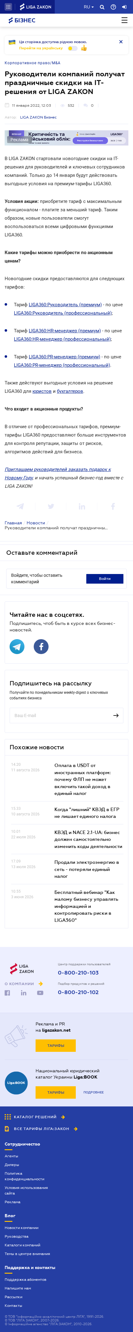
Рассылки (13, 1297)
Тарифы (55, 1045)
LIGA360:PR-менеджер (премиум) (64, 357)
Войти (105, 578)
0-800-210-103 (78, 973)
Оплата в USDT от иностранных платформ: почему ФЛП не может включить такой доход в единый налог (82, 779)
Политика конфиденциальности (24, 1176)
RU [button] (87, 6)
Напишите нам (18, 1288)
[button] (8, 7)
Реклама (12, 1202)
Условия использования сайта (26, 1190)
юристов (42, 391)
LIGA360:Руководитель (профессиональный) (63, 313)
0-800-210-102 (78, 992)
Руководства (16, 1236)
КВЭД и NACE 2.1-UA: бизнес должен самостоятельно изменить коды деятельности (88, 839)
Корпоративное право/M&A (33, 63)
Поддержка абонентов (25, 1279)
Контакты (13, 1305)
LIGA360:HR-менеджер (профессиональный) (62, 339)
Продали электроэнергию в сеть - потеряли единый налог (86, 869)
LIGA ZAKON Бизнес (38, 117)
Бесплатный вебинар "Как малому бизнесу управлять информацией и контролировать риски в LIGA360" (86, 906)
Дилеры (12, 1165)
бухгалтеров (70, 391)
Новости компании (21, 1228)
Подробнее (94, 1092)
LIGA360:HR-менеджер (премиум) (65, 331)
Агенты (11, 1156)
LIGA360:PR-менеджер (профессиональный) (62, 365)
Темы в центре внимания (27, 1254)
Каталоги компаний (22, 1245)
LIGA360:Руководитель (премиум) (65, 304)
